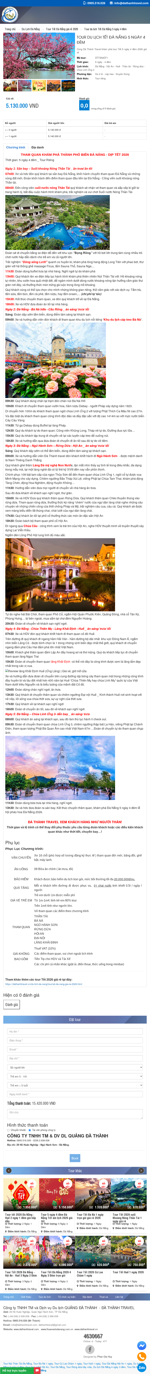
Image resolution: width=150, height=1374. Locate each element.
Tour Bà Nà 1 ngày (43, 1363)
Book (75, 1158)
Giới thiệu (26, 1296)
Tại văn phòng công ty (44, 1130)
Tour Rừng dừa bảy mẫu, (79, 1367)
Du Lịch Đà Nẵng (65, 32)
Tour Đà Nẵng (57, 1367)
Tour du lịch (44, 1296)
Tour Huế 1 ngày (91, 1363)
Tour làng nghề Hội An (37, 1367)
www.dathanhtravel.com (26, 1329)
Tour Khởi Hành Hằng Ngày (36, 32)
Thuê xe (103, 1296)
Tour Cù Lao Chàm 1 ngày (68, 1363)
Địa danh (33, 49)
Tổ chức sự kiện (66, 1296)
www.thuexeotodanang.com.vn (57, 1329)
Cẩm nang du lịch (13, 49)
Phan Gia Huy (104, 1356)
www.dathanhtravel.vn (86, 1329)
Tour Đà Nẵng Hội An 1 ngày (117, 1363)
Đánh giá (11, 1004)
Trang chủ (9, 32)
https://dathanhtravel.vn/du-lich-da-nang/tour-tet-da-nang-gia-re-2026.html (43, 984)
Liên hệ (46, 49)
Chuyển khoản (18, 1130)
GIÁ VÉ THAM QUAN (121, 32)
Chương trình (15, 147)
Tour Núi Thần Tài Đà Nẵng (17, 1363)
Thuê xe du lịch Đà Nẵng (93, 32)
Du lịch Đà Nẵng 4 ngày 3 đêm (109, 1367)
